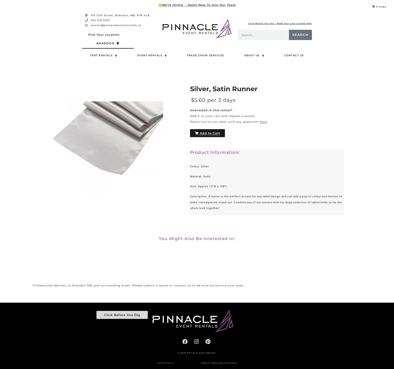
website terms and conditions (219, 363)
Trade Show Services (205, 55)
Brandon (105, 43)
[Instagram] (196, 342)
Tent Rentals (101, 55)
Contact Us (294, 55)
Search (300, 35)
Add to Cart (209, 133)
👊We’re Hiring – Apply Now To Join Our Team (197, 5)
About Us (252, 55)
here (263, 122)
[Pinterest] (208, 342)
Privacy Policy (165, 363)
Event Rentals (150, 55)
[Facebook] (185, 342)
